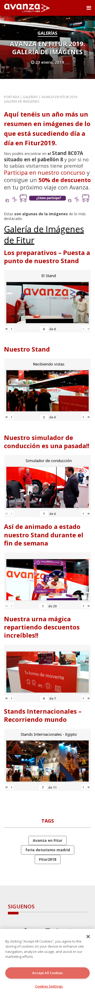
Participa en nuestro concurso (44, 172)
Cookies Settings (49, 986)
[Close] (88, 936)
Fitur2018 (47, 859)
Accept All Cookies (47, 972)
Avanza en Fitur (47, 840)
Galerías (47, 33)
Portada (11, 96)
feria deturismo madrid (47, 849)
